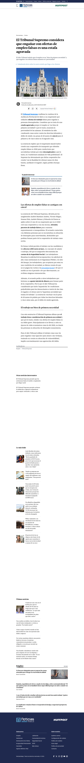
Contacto (54, 749)
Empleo (18, 348)
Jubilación (35, 735)
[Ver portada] (26, 5)
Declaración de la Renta (23, 741)
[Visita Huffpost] (61, 5)
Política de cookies (56, 741)
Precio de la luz (28, 1)
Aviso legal (54, 743)
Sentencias (19, 738)
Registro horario (56, 1)
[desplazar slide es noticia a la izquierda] (23, 1)
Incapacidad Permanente (23, 743)
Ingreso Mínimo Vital (22, 749)
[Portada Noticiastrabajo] (25, 720)
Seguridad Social (47, 268)
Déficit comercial (47, 1)
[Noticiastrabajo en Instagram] (59, 756)
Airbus (39, 1)
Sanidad (64, 1)
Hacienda (19, 746)
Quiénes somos (55, 735)
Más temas (35, 746)
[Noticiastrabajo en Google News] (67, 756)
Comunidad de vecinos (38, 738)
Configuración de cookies (58, 738)
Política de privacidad (57, 746)
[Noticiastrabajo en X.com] (56, 756)
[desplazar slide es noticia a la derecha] (67, 1)
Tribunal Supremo (30, 114)
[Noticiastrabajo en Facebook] (54, 756)
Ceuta (35, 1)
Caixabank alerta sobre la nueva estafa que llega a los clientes (39, 64)
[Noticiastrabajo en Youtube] (64, 756)
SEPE (33, 743)
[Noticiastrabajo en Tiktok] (62, 756)
